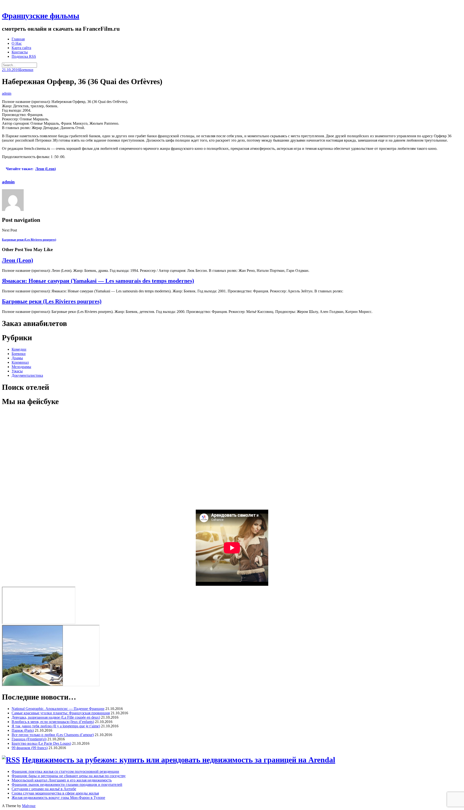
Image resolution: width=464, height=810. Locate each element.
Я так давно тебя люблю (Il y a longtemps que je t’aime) (56, 726)
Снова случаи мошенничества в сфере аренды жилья (55, 793)
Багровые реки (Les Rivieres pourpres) (52, 301)
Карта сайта (21, 48)
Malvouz (29, 806)
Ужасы (17, 371)
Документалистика (27, 375)
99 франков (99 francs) (30, 748)
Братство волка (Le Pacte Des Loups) (41, 743)
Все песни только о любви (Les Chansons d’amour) (53, 735)
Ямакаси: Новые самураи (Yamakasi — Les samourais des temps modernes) (98, 281)
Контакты (20, 52)
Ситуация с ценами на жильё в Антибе (44, 789)
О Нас (17, 43)
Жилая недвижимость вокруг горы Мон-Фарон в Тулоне (58, 798)
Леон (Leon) (17, 260)
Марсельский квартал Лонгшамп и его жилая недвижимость (62, 780)
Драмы (17, 358)
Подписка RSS (24, 56)
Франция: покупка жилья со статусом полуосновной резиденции (65, 771)
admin (6, 93)
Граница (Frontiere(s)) (29, 739)
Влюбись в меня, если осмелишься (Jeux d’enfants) (53, 722)
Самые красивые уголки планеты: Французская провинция (61, 713)
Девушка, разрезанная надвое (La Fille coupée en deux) (56, 717)
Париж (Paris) (23, 730)
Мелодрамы (21, 367)
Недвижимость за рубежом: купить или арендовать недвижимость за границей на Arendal (178, 759)
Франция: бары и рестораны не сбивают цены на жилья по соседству (69, 776)
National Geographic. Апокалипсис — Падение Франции (58, 709)
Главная (18, 39)
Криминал (20, 362)
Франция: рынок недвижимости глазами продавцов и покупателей (67, 784)
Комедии (19, 349)
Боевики (26, 70)
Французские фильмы (40, 15)
